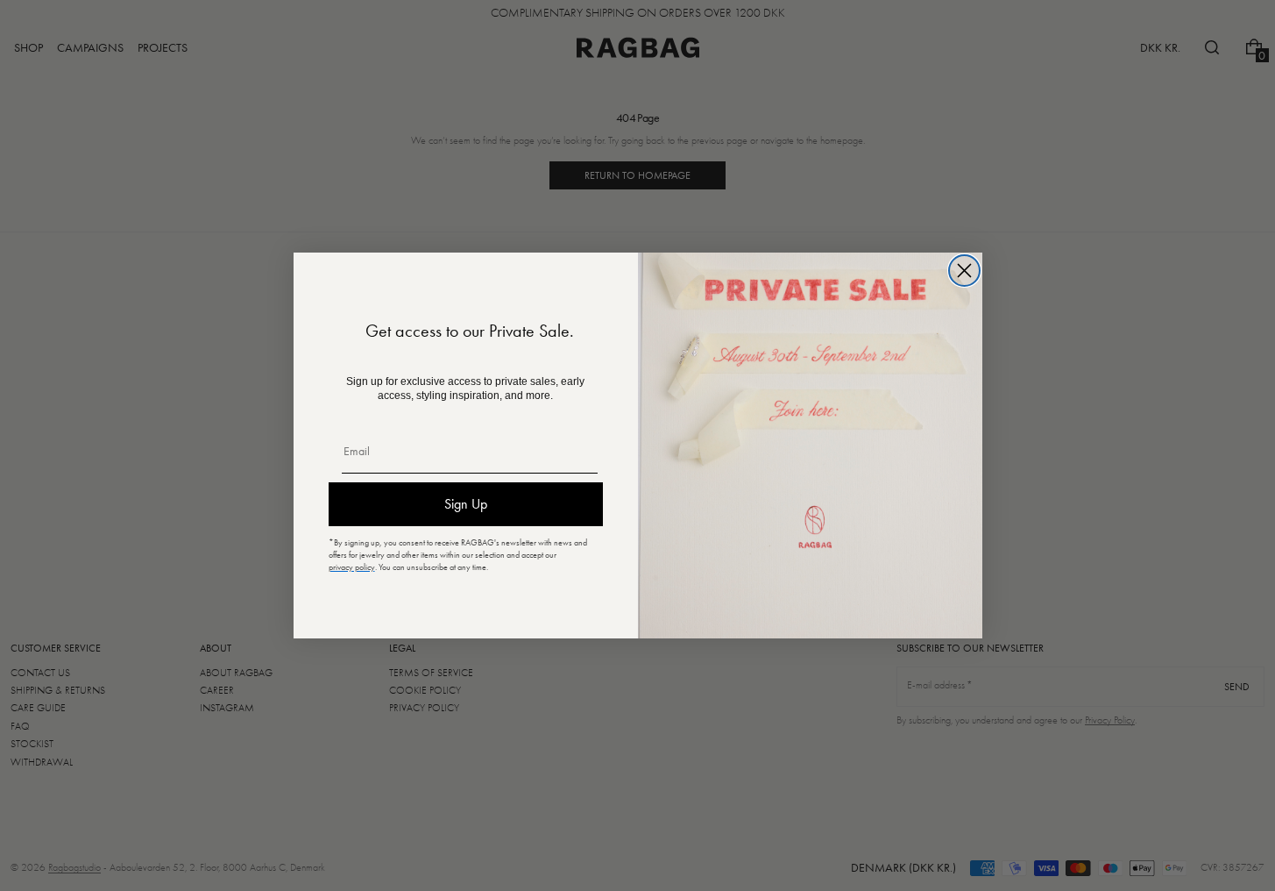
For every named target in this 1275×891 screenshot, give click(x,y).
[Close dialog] (964, 270)
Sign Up (465, 504)
